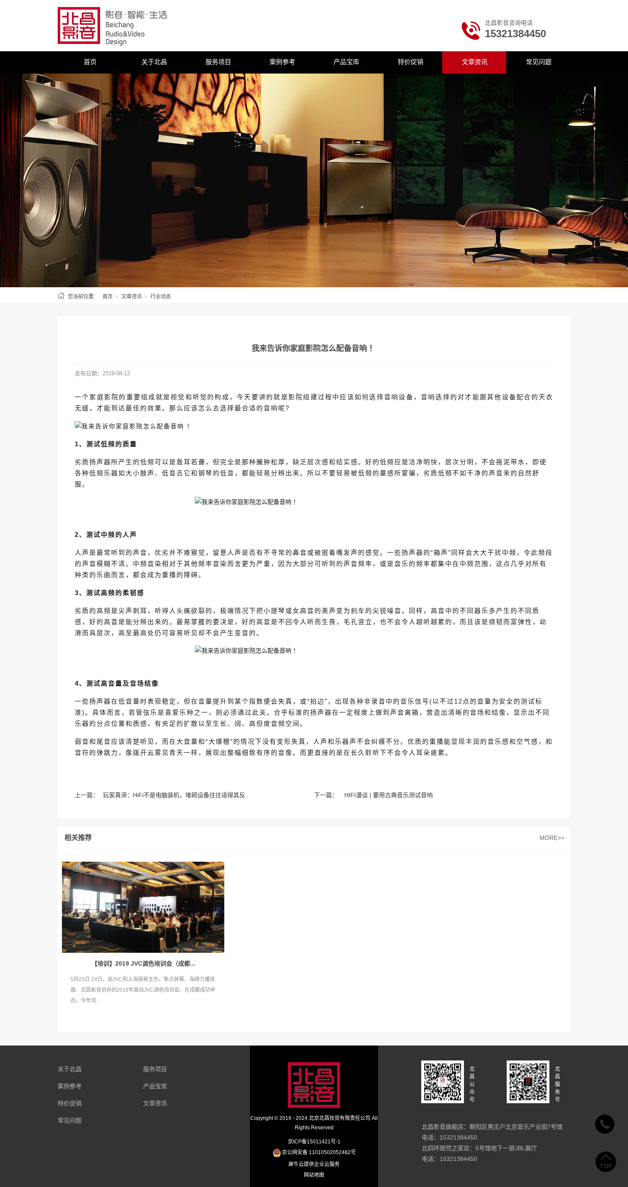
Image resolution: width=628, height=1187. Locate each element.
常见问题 (539, 61)
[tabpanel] (314, 180)
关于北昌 (154, 61)
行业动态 (160, 297)
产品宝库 (346, 61)
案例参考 (282, 61)
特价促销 (410, 61)
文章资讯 (474, 61)
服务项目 (218, 61)
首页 (90, 61)
